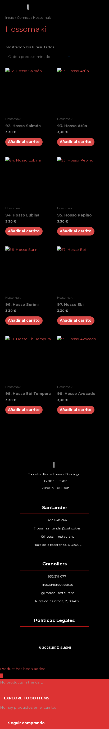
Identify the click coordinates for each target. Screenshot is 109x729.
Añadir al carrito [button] (24, 142)
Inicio (9, 18)
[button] (80, 7)
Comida (23, 18)
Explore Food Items (26, 698)
